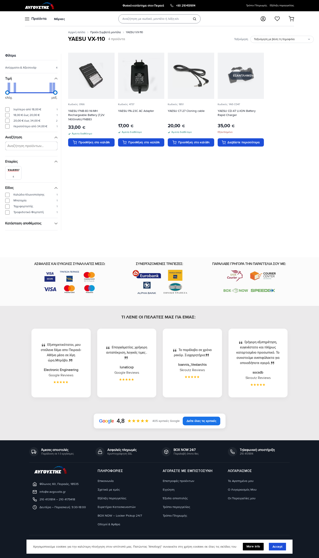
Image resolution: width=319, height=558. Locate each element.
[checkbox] (13, 172)
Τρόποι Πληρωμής (256, 5)
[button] (263, 19)
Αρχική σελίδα (76, 32)
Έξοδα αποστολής (175, 498)
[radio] (31, 109)
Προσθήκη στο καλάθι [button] (94, 142)
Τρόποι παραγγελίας (176, 507)
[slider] (7, 92)
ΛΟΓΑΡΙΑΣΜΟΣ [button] (240, 471)
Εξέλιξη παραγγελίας (282, 5)
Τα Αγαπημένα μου (240, 481)
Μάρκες (59, 19)
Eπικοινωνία (106, 481)
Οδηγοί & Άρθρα (109, 524)
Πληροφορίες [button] (110, 471)
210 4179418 (67, 499)
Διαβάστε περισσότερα (243, 142)
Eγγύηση (168, 489)
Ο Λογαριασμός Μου (242, 489)
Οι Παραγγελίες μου (241, 498)
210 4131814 (47, 499)
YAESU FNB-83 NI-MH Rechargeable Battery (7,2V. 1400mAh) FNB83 (86, 115)
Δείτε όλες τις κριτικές (201, 421)
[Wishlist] (277, 19)
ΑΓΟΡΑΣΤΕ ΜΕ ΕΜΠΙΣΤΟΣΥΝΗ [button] (188, 471)
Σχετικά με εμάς (109, 489)
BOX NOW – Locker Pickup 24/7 (120, 515)
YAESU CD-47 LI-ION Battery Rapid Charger (237, 113)
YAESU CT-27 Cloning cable (186, 111)
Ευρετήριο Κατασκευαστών (117, 507)
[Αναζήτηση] (194, 18)
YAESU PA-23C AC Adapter (136, 111)
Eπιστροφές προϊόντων (178, 481)
